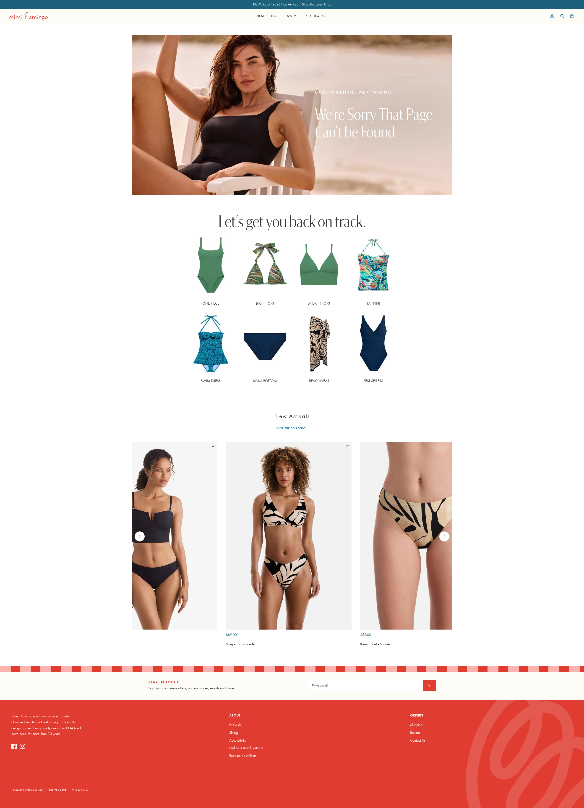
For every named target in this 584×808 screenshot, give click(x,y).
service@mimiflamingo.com (27, 789)
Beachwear (315, 16)
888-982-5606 (57, 789)
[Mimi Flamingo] (28, 16)
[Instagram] (22, 746)
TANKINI (373, 303)
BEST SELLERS (373, 381)
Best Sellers (267, 16)
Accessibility (237, 740)
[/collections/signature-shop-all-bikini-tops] (265, 266)
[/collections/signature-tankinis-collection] (373, 266)
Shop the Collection (292, 428)
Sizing (233, 732)
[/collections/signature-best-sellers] (373, 343)
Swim (292, 16)
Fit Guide (235, 725)
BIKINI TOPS (265, 303)
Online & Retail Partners (246, 748)
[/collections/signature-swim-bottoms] (265, 343)
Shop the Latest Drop (316, 4)
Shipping (416, 725)
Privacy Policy (80, 789)
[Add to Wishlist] (213, 446)
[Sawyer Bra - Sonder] (289, 535)
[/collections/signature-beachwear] (319, 343)
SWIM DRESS (211, 381)
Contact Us (417, 740)
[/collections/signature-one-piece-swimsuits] (211, 266)
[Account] (551, 16)
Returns (415, 732)
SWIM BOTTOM (265, 381)
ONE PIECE (210, 303)
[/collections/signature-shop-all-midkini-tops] (319, 266)
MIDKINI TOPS (319, 303)
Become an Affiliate (243, 755)
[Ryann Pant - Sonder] (423, 535)
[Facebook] (14, 746)
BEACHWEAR (319, 381)
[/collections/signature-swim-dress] (211, 343)
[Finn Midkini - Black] (154, 535)
